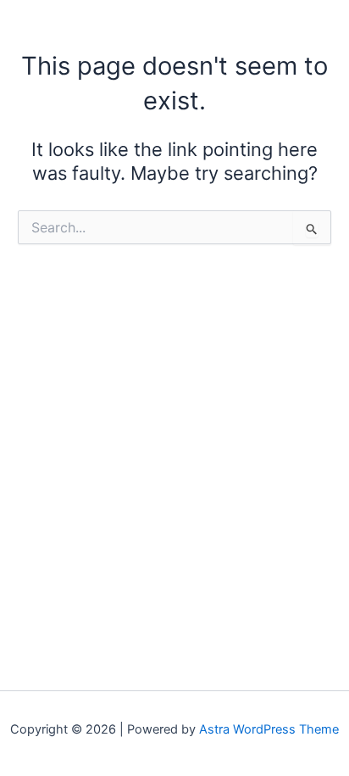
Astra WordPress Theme (269, 729)
